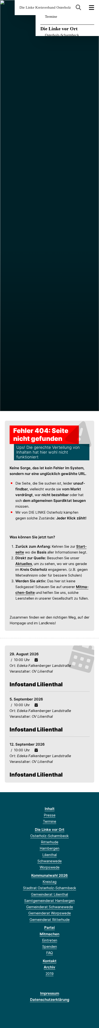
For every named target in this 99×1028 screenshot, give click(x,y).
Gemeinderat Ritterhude (50, 919)
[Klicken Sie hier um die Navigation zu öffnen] (91, 7)
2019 (50, 973)
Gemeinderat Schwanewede (49, 907)
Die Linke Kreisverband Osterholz (45, 7)
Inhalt (50, 808)
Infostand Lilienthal (36, 684)
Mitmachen (49, 934)
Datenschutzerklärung (49, 999)
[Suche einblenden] (78, 7)
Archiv (49, 967)
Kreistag (49, 881)
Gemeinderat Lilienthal (49, 894)
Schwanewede (49, 861)
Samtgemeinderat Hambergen (49, 900)
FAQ (49, 952)
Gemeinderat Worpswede (49, 913)
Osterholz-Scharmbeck (62, 35)
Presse (50, 815)
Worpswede (50, 867)
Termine (51, 16)
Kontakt (49, 961)
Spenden (49, 946)
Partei (49, 927)
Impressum (49, 993)
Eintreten (49, 940)
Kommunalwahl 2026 (49, 875)
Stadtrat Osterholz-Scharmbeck (49, 888)
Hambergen (49, 848)
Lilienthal (49, 854)
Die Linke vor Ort (59, 28)
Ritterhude (49, 842)
